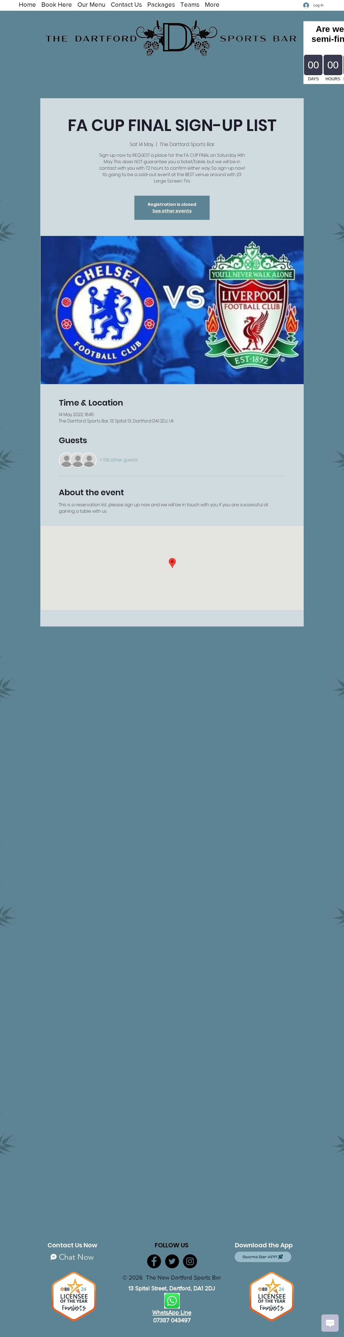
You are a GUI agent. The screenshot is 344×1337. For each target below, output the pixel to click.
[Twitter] (172, 1261)
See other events (172, 211)
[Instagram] (190, 1261)
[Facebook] (154, 1261)
